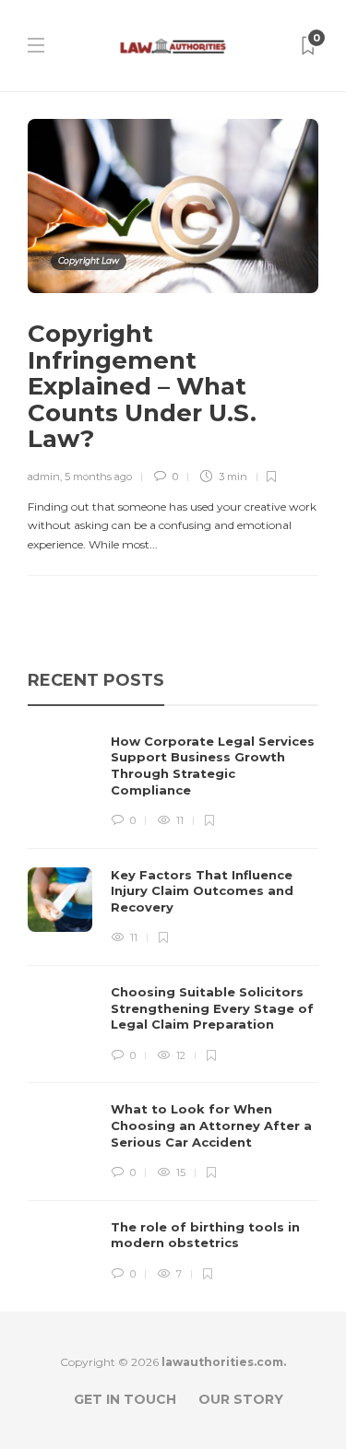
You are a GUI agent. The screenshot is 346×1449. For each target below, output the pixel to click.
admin (44, 476)
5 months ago (98, 476)
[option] (173, 1009)
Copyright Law (88, 260)
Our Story (240, 1399)
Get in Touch (125, 1399)
